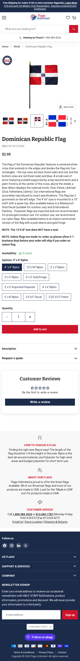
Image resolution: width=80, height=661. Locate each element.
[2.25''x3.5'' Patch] (59, 301)
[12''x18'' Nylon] (36, 271)
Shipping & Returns (56, 521)
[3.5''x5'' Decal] (34, 301)
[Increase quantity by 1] (30, 317)
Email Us (17, 521)
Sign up (70, 614)
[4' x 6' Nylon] (50, 291)
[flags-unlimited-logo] (40, 17)
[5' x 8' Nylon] (12, 301)
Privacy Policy (46, 652)
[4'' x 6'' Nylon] (13, 271)
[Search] (73, 29)
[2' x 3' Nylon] (58, 271)
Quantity (7, 308)
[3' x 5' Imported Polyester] (21, 291)
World (17, 46)
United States (38, 627)
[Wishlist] (68, 17)
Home (5, 46)
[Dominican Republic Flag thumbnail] (8, 121)
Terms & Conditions (24, 652)
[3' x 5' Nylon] (12, 281)
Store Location (34, 521)
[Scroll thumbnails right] (74, 121)
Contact (62, 652)
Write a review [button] (40, 402)
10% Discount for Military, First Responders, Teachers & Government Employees (40, 7)
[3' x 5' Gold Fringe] (37, 281)
